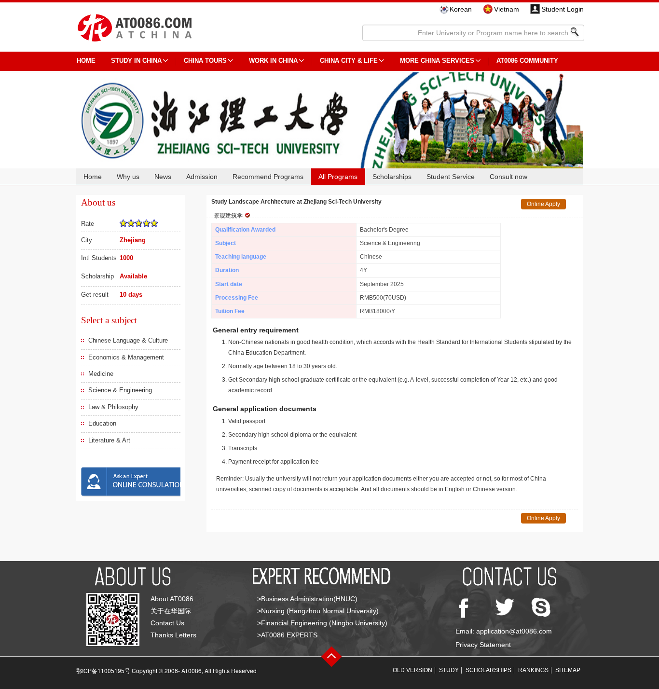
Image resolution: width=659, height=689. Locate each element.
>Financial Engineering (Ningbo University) (322, 623)
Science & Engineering (120, 390)
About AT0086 (172, 599)
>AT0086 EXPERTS (287, 635)
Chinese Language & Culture (128, 340)
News (162, 176)
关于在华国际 (171, 611)
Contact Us (167, 623)
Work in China (273, 60)
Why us (128, 176)
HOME (86, 60)
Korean (461, 9)
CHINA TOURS (205, 60)
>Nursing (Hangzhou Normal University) (318, 611)
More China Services (437, 60)
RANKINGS (533, 670)
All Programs (337, 176)
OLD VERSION (412, 670)
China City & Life (349, 60)
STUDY (449, 670)
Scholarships (392, 176)
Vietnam (506, 9)
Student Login (562, 9)
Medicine (100, 373)
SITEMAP (567, 670)
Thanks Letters (173, 635)
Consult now (508, 176)
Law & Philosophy (113, 407)
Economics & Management (126, 357)
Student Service (450, 176)
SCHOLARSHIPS (488, 670)
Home (92, 176)
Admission (202, 176)
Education (102, 423)
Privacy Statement (483, 644)
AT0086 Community (527, 60)
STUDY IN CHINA (136, 60)
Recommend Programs (268, 176)
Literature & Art (109, 440)
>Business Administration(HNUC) (307, 599)
